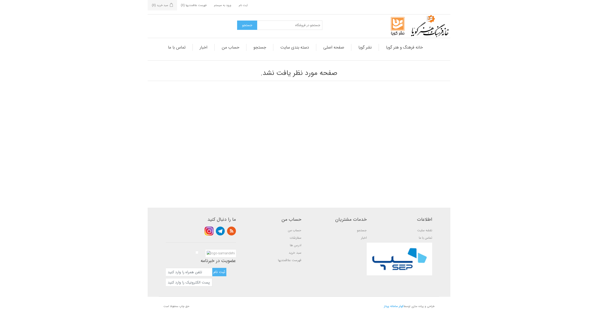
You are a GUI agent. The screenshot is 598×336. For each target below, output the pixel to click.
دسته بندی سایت (294, 47)
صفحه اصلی (333, 47)
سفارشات (295, 237)
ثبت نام (243, 5)
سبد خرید (295, 252)
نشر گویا (365, 47)
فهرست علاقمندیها (289, 260)
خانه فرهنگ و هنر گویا (404, 47)
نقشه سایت (424, 230)
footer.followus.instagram (209, 231)
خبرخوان (231, 231)
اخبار (203, 47)
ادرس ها (295, 245)
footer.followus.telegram (220, 231)
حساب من (230, 47)
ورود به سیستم (222, 5)
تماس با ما (176, 47)
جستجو (259, 47)
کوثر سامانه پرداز (394, 306)
